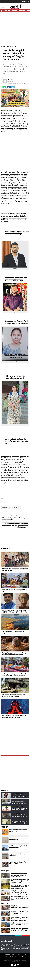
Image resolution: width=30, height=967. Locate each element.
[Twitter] (25, 1)
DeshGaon (11, 80)
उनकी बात (14, 11)
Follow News (8, 958)
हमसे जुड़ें (22, 956)
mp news (4, 507)
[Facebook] (23, 1)
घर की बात (22, 11)
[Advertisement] (15, 28)
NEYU (10, 507)
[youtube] (27, 1)
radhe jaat (17, 507)
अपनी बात (7, 11)
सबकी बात (11, 956)
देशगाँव (16, 956)
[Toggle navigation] (3, 7)
